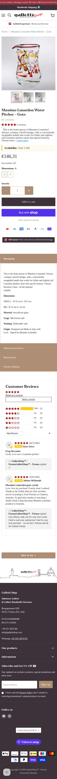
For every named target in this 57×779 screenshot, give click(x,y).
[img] (22, 443)
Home (5, 31)
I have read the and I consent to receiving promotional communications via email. (25, 694)
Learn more (22, 140)
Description (9, 258)
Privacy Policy (26, 692)
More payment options (29, 220)
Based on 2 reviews (14, 395)
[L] (11, 178)
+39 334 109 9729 (19, 638)
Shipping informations (13, 348)
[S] (5, 178)
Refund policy (9, 357)
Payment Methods (11, 366)
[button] (16, 97)
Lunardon (9, 119)
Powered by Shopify (28, 773)
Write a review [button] (28, 399)
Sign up (45, 684)
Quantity (6, 183)
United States (27, 730)
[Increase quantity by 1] (29, 190)
